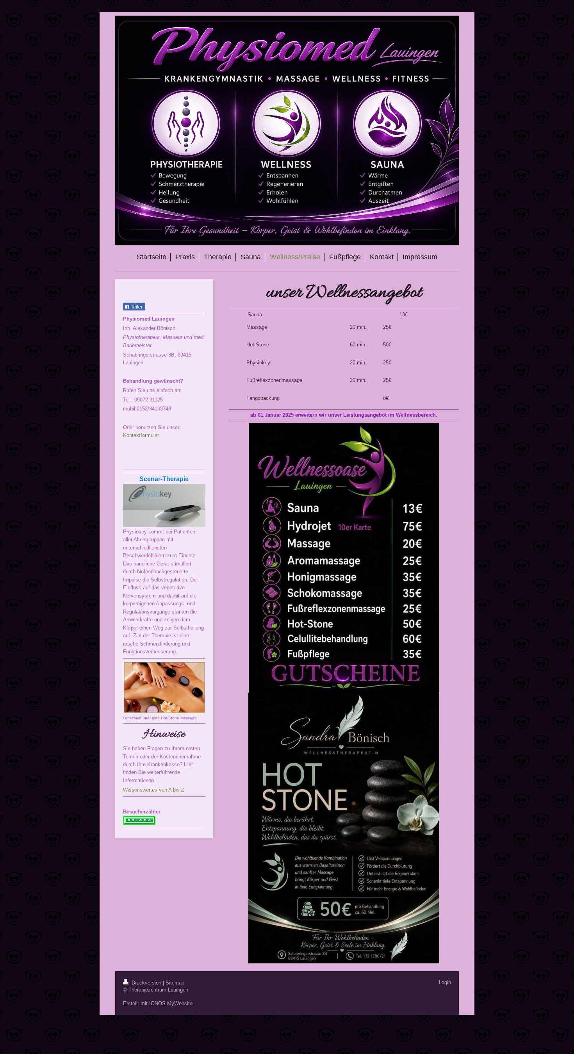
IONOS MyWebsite (171, 1003)
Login (445, 982)
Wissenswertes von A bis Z (153, 790)
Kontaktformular (141, 435)
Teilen (137, 307)
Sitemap (175, 983)
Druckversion (146, 983)
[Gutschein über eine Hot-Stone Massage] (164, 687)
